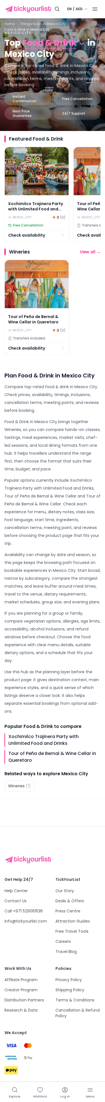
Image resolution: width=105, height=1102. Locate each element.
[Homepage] (29, 9)
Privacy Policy (68, 980)
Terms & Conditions (74, 1000)
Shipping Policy (69, 990)
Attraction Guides (72, 921)
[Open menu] (95, 9)
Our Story (64, 891)
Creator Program (21, 990)
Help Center (16, 891)
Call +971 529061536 (23, 911)
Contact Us (15, 901)
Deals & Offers (69, 901)
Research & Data (21, 1010)
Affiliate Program (21, 980)
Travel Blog (66, 951)
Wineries (19, 786)
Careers (63, 941)
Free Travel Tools (71, 931)
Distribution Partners (24, 1000)
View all (90, 252)
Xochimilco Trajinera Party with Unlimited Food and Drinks (43, 739)
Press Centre (67, 911)
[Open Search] (57, 9)
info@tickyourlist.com (25, 921)
